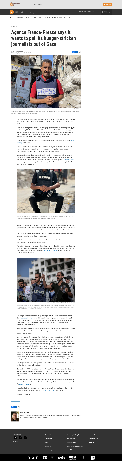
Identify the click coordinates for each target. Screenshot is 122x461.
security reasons (24, 384)
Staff (46, 442)
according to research (51, 250)
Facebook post (69, 159)
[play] (11, 12)
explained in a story (27, 318)
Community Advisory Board (61, 17)
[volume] (16, 12)
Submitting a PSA (93, 438)
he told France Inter (48, 390)
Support (48, 17)
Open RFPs (92, 442)
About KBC (70, 450)
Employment (48, 438)
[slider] (19, 12)
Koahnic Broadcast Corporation (75, 446)
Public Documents (71, 442)
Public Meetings (71, 438)
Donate (108, 4)
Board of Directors (93, 435)
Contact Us (48, 446)
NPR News (14, 26)
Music (28, 17)
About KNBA (48, 435)
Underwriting (48, 450)
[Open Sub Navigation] (24, 17)
